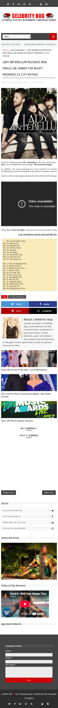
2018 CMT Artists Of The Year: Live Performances (24, 370)
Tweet (19, 304)
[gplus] (19, 4)
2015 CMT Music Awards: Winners (17, 421)
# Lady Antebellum (17, 297)
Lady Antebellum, (37, 82)
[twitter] (8, 4)
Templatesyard (25, 694)
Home (5, 50)
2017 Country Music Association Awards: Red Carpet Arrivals (26, 395)
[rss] (30, 4)
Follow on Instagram (14, 528)
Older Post (49, 492)
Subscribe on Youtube (14, 522)
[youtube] (41, 4)
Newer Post (8, 492)
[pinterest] (46, 4)
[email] (35, 3)
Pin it (19, 311)
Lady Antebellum (17, 50)
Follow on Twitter (12, 511)
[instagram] (24, 4)
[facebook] (13, 4)
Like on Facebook (12, 516)
